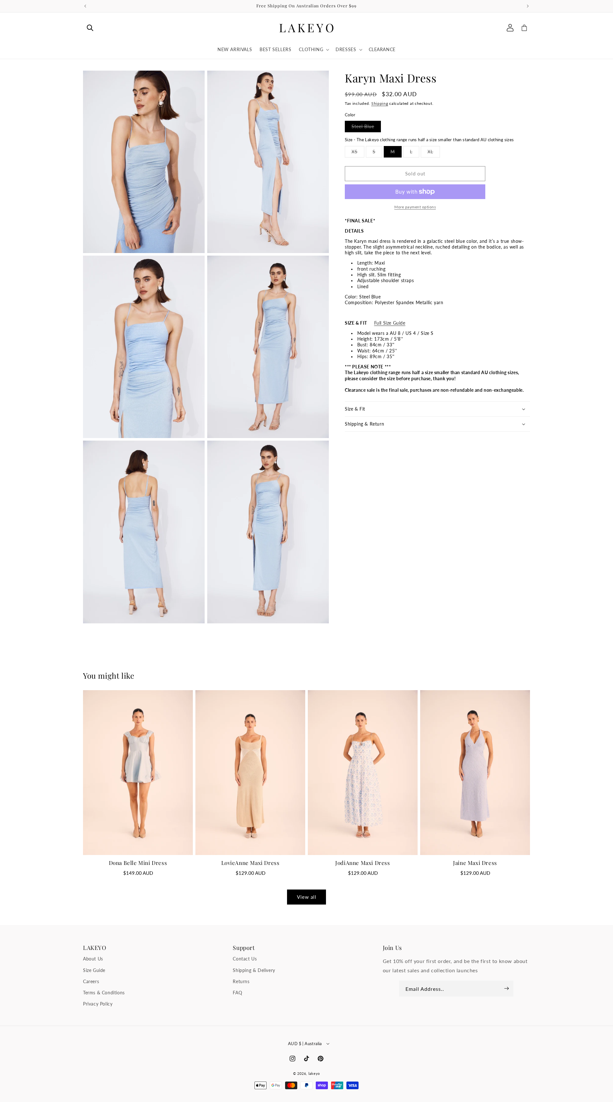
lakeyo (314, 1073)
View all (306, 897)
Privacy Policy (97, 1003)
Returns (241, 981)
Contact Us (245, 959)
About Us (93, 959)
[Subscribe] (506, 988)
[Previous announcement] (85, 6)
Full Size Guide (389, 323)
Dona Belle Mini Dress (138, 862)
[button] (90, 28)
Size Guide (94, 970)
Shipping (379, 103)
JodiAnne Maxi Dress (362, 862)
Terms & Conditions (104, 992)
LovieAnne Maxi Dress (250, 862)
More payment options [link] (415, 206)
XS (358, 153)
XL (434, 153)
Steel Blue (366, 127)
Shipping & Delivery (254, 970)
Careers (91, 981)
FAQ (237, 992)
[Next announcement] (528, 6)
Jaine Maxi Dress (475, 862)
